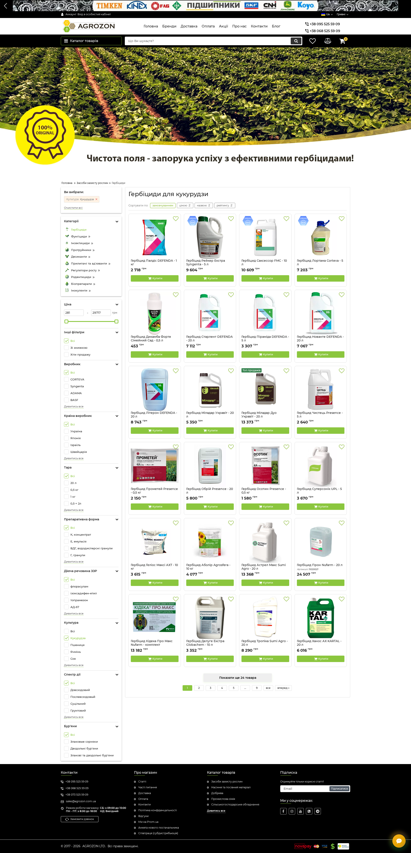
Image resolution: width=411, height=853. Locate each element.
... (245, 687)
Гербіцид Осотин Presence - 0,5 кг (263, 490)
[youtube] (300, 811)
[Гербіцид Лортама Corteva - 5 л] (321, 237)
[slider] (66, 321)
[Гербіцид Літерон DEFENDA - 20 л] (155, 389)
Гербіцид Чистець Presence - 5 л (320, 414)
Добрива (217, 793)
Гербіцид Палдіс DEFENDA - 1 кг (154, 262)
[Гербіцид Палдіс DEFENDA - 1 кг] (155, 237)
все (268, 687)
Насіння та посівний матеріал (231, 787)
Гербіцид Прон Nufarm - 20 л (319, 567)
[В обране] (176, 219)
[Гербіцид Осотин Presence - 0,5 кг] (265, 465)
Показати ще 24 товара (237, 678)
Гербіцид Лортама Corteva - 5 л (320, 264)
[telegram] (317, 811)
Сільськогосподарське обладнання (235, 804)
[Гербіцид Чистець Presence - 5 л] (321, 389)
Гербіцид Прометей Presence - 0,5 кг (154, 490)
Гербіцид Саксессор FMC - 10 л (264, 264)
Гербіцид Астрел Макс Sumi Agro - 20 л (263, 568)
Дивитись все (73, 406)
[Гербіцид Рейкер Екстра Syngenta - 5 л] (210, 237)
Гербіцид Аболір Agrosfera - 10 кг (208, 568)
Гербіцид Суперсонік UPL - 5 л (319, 492)
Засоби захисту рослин (227, 781)
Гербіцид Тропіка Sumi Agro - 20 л (264, 644)
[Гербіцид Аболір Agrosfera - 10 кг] (210, 541)
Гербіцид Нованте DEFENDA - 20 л (320, 340)
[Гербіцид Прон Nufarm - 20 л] (321, 541)
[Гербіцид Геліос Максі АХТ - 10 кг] (155, 541)
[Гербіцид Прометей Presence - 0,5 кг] (155, 465)
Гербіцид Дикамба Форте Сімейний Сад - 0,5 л (151, 338)
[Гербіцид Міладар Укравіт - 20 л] (210, 389)
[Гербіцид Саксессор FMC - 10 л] (265, 237)
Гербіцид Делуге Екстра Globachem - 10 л (205, 644)
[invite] (309, 811)
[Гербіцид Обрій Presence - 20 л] (210, 465)
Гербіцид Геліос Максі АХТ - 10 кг (154, 568)
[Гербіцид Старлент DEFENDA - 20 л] (210, 313)
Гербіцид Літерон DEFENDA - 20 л (154, 416)
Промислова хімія (223, 798)
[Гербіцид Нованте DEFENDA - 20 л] (321, 313)
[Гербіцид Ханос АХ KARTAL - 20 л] (321, 617)
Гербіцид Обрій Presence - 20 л (209, 490)
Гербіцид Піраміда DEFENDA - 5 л (265, 340)
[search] (296, 41)
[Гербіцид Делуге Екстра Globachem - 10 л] (210, 617)
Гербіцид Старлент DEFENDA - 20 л (209, 340)
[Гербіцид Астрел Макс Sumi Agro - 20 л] (265, 541)
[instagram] (292, 811)
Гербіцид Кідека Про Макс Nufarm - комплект (152, 644)
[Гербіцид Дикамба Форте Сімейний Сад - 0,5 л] (155, 313)
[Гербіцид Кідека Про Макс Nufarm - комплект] (155, 617)
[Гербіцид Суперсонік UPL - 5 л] (321, 465)
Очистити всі (73, 207)
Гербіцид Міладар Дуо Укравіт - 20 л (259, 416)
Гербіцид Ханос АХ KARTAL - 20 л (319, 644)
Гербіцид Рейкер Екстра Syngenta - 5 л (205, 264)
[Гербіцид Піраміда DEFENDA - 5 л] (265, 313)
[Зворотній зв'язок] (399, 841)
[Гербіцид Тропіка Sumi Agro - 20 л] (265, 617)
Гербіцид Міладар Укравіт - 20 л (210, 416)
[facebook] (283, 811)
